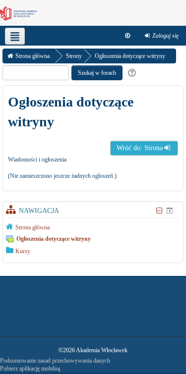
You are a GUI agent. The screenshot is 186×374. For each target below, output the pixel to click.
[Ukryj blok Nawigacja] (159, 210)
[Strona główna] (18, 12)
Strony (74, 56)
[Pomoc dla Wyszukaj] (131, 73)
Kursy (22, 251)
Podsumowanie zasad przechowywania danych (55, 360)
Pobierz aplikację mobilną (30, 368)
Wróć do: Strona (140, 148)
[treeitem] (93, 226)
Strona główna (32, 227)
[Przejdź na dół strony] (127, 36)
